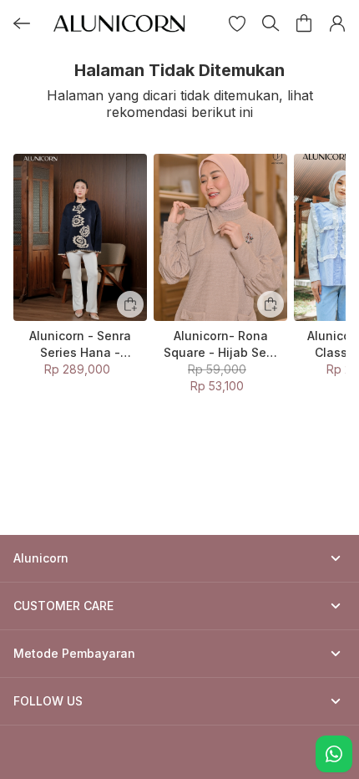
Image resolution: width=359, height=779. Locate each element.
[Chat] (334, 754)
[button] (237, 23)
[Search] (270, 23)
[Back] (22, 23)
